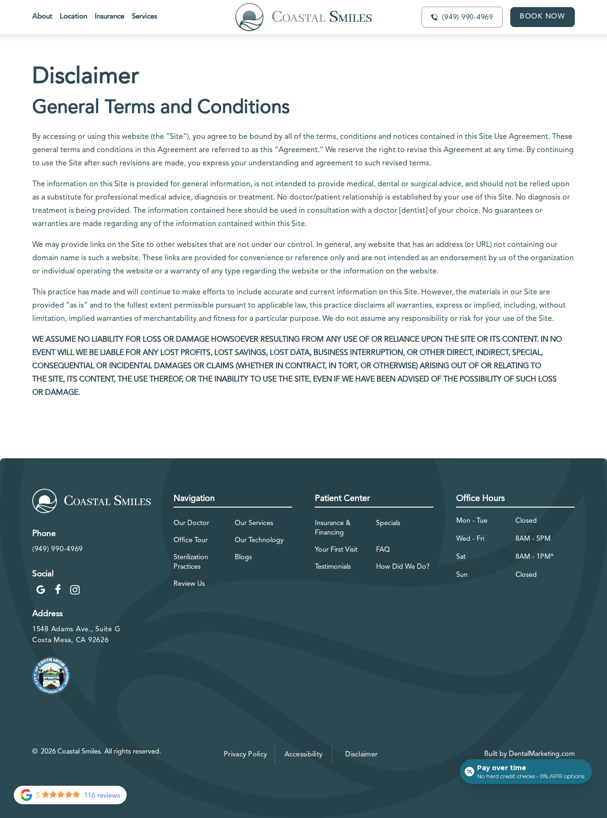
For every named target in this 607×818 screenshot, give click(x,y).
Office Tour (191, 540)
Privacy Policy (245, 754)
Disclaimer (361, 754)
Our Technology (259, 540)
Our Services (254, 523)
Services (144, 16)
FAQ (383, 550)
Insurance (109, 16)
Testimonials (333, 567)
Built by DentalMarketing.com (529, 754)
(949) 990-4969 (57, 549)
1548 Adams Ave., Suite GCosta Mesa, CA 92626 (76, 635)
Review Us (189, 584)
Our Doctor (191, 523)
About (42, 16)
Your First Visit (336, 550)
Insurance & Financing (332, 528)
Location (73, 16)
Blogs (243, 557)
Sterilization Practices (191, 562)
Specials (388, 523)
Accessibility (304, 754)
